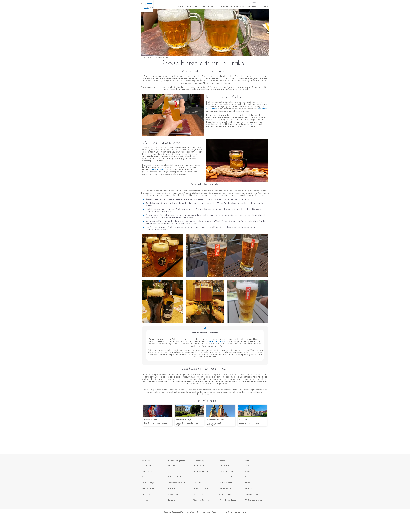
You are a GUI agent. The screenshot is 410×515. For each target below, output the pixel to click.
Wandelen (145, 500)
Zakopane (171, 500)
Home (180, 6)
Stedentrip (248, 488)
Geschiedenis (147, 477)
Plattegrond (146, 494)
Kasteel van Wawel (174, 477)
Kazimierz (262, 109)
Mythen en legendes (226, 477)
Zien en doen (191, 6)
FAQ (242, 6)
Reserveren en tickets (200, 494)
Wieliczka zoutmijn (174, 494)
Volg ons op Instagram (254, 500)
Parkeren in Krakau (225, 483)
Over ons (248, 477)
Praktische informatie (200, 488)
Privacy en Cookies (226, 512)
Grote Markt (211, 109)
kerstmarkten (158, 169)
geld (252, 124)
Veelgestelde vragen (252, 494)
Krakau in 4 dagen (148, 483)
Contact (247, 465)
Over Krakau (252, 6)
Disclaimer (215, 512)
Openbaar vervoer (148, 488)
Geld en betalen (199, 465)
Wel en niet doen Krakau (227, 500)
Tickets (264, 6)
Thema (243, 512)
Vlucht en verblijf (209, 6)
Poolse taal (197, 483)
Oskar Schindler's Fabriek (176, 483)
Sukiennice (171, 488)
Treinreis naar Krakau (226, 488)
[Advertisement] (205, 439)
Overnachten (197, 477)
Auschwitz (171, 465)
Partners (247, 483)
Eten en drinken (228, 6)
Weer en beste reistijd (201, 500)
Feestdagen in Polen (226, 471)
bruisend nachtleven (215, 341)
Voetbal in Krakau (225, 494)
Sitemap (237, 512)
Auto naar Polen (224, 465)
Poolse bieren (164, 57)
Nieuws (247, 471)
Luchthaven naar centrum (202, 471)
